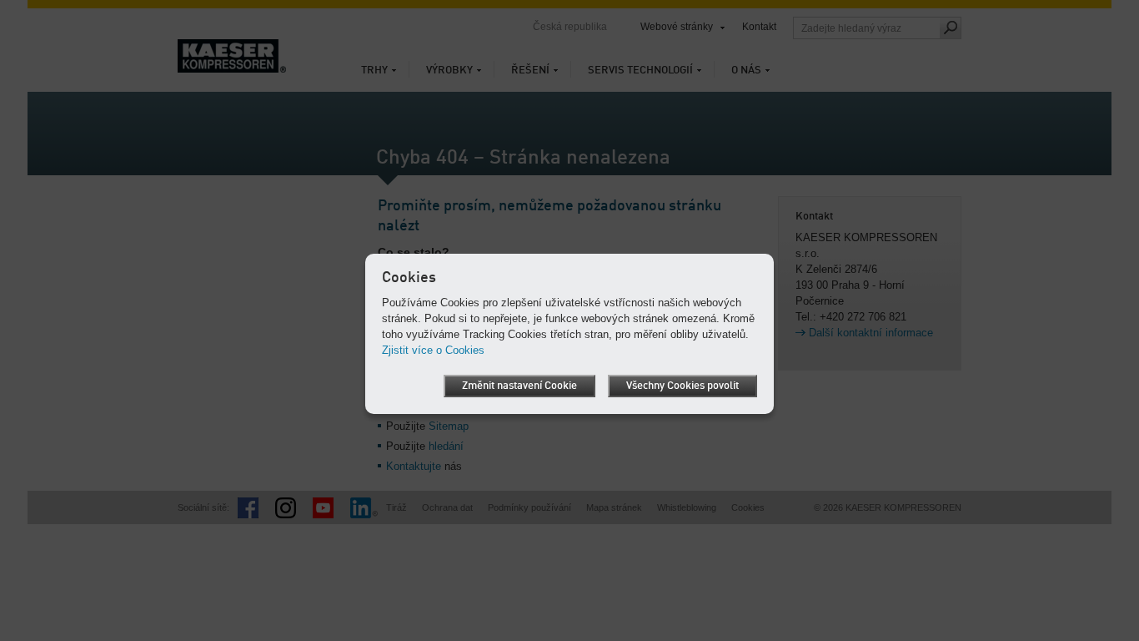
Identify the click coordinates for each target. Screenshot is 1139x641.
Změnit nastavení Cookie (519, 386)
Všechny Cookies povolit (682, 386)
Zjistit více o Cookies (433, 350)
